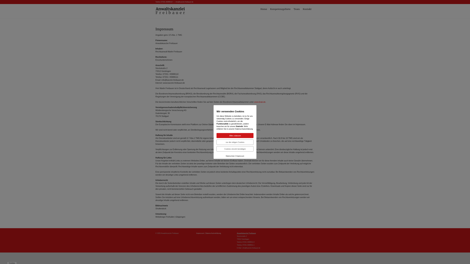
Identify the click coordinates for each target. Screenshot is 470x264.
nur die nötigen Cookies (235, 142)
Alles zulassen (235, 136)
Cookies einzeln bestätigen (235, 149)
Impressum (240, 156)
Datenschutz (230, 156)
